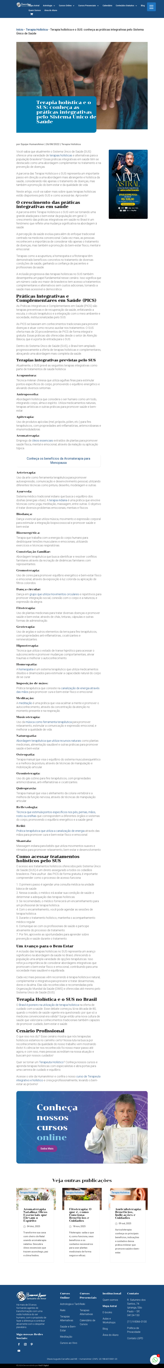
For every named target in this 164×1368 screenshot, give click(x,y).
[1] (155, 1361)
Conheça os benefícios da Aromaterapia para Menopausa (58, 461)
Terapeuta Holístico (51, 1062)
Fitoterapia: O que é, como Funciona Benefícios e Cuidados (80, 1214)
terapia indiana (58, 500)
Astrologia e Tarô (69, 1304)
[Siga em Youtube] (18, 1350)
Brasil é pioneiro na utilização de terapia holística (49, 1005)
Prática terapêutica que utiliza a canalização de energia (50, 830)
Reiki (62, 1310)
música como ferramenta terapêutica (49, 722)
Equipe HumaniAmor (32, 144)
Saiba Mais (47, 1148)
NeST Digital (43, 1365)
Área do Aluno (50, 10)
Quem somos (110, 1299)
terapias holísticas (61, 155)
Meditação (66, 1336)
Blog (143, 5)
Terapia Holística (37, 29)
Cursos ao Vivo (68, 1342)
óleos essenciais (42, 440)
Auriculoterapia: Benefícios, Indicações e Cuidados (128, 1213)
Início (19, 29)
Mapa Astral (34, 5)
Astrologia (47, 5)
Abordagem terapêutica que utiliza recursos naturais (48, 740)
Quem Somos (35, 10)
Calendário (107, 5)
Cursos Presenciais (87, 5)
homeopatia (26, 669)
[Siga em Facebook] (18, 1344)
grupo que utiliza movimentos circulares (54, 594)
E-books (107, 1312)
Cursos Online (65, 5)
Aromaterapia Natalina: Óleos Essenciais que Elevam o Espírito (35, 1214)
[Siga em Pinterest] (31, 1344)
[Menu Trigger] (151, 6)
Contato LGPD (135, 1338)
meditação (25, 703)
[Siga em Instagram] (25, 1344)
